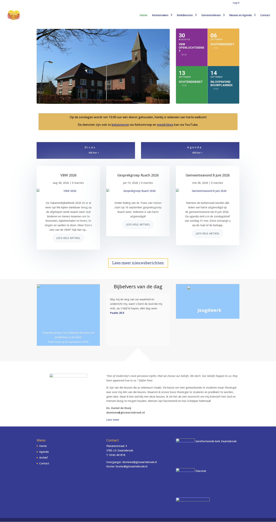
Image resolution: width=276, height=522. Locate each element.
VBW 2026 (68, 175)
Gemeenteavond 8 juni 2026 (208, 175)
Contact (265, 15)
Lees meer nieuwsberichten (138, 263)
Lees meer (112, 419)
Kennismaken (160, 15)
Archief (43, 457)
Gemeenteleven (211, 15)
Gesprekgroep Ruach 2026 (138, 175)
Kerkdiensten (185, 15)
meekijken (165, 125)
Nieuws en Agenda (240, 15)
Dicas (90, 147)
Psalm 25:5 (117, 313)
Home (143, 15)
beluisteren (120, 125)
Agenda (194, 147)
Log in (236, 3)
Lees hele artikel (68, 238)
